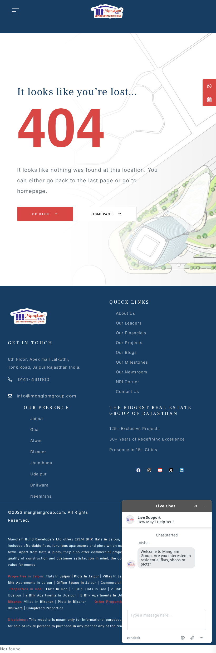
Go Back (41, 214)
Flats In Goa (57, 589)
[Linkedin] (182, 470)
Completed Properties (44, 608)
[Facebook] (138, 470)
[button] (209, 86)
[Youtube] (160, 470)
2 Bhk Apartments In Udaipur (51, 595)
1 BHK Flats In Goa (89, 589)
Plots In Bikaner (72, 602)
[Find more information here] (166, 571)
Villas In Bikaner (38, 602)
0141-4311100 (34, 379)
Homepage (103, 214)
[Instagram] (149, 470)
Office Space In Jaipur (76, 583)
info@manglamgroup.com (46, 396)
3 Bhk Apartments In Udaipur (105, 595)
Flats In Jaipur (58, 576)
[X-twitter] (171, 470)
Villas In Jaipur (116, 576)
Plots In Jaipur (86, 576)
